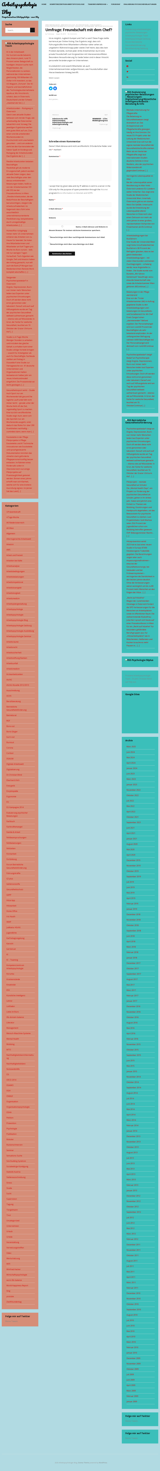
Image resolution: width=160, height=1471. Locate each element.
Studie (9, 1188)
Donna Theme (83, 1463)
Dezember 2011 (133, 1244)
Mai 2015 (130, 1066)
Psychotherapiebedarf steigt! (139, 354)
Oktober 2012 (133, 1206)
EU (7, 802)
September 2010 (134, 1309)
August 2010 (132, 1315)
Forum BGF (115, 4)
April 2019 (131, 898)
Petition (9, 1117)
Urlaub (9, 1231)
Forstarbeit (11, 854)
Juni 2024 (131, 752)
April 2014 (131, 1114)
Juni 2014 (131, 1104)
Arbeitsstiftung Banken (16, 658)
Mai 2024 (130, 757)
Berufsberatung (13, 701)
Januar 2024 (132, 768)
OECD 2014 (11, 1080)
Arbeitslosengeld (13, 587)
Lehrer (9, 1001)
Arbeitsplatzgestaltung (16, 604)
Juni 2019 (131, 887)
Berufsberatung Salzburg (136, 48)
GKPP (8, 895)
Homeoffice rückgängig (16, 230)
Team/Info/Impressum (97, 4)
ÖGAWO (9, 1085)
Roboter (10, 1139)
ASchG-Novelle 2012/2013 (17, 685)
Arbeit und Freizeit (14, 555)
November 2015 (134, 1044)
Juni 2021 (131, 827)
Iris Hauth (10, 916)
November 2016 (134, 1012)
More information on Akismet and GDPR (74, 193)
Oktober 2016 (133, 1017)
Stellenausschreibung (16, 1177)
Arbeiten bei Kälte (14, 560)
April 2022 (131, 811)
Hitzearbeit (11, 905)
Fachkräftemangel (14, 826)
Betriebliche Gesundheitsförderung (138, 421)
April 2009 (131, 1385)
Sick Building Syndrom (16, 1161)
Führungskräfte (13, 873)
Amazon (10, 544)
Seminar (10, 1150)
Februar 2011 (132, 1288)
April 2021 (131, 833)
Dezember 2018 (133, 914)
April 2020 (131, 855)
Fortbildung (11, 859)
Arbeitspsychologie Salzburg (19, 625)
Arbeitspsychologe (14, 609)
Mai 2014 (130, 1109)
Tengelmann (12, 1210)
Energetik (10, 785)
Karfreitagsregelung (15, 938)
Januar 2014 (132, 1131)
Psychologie (11, 1128)
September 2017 (134, 974)
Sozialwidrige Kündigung (17, 1166)
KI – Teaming (12, 960)
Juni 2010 (131, 1325)
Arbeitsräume (12, 642)
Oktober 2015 (133, 1049)
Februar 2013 (132, 1185)
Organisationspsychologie (18, 1107)
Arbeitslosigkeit (13, 593)
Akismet (104, 189)
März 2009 (131, 1390)
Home (44, 4)
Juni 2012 (131, 1223)
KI (7, 954)
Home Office (11, 911)
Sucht (8, 1193)
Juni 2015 (131, 1060)
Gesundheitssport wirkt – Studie (20, 390)
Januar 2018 (132, 957)
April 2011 (131, 1277)
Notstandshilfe (13, 1069)
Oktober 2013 (133, 1147)
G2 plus (9, 878)
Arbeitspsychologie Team (19, 44)
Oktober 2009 (133, 1369)
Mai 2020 (130, 849)
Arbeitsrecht (11, 647)
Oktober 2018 (133, 925)
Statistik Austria (13, 1172)
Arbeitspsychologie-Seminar (18, 636)
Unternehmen (12, 1226)
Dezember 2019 (133, 860)
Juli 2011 (130, 1266)
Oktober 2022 (133, 795)
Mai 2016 (130, 1028)
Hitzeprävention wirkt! (136, 541)
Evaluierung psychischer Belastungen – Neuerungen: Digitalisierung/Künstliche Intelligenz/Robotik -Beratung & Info (140, 97)
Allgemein (10, 533)
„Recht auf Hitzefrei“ (135, 597)
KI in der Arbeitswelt (15, 52)
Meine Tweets (11, 1321)
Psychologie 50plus (142, 660)
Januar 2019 (132, 909)
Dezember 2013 (133, 1136)
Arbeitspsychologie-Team (136, 35)
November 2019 (134, 865)
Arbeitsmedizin (13, 598)
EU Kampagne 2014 (15, 807)
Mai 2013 (130, 1168)
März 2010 (131, 1342)
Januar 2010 (132, 1352)
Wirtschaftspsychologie (16, 1274)
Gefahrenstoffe (13, 884)
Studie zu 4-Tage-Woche (17, 337)
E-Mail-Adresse (56, 209)
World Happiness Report (17, 1285)
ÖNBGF (9, 1096)
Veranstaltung (12, 1242)
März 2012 (131, 1233)
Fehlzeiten (10, 848)
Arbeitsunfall (12, 663)
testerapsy (50, 34)
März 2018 (131, 947)
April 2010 (131, 1336)
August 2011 (132, 1260)
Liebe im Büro (12, 1011)
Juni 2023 (131, 773)
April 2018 (131, 941)
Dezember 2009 (133, 1358)
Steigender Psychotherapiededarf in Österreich (17, 280)
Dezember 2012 (133, 1196)
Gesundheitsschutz (14, 889)
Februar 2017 (132, 995)
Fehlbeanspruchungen (16, 837)
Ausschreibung (13, 690)
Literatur (10, 1022)
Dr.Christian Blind (14, 775)
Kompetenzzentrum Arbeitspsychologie (67, 4)
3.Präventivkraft (13, 512)
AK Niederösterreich (15, 522)
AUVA (8, 696)
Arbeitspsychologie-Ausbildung (20, 631)
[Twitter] (127, 72)
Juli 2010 (130, 1320)
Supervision (11, 1199)
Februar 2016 (132, 1039)
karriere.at (11, 949)
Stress (9, 1182)
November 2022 (134, 790)
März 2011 (131, 1282)
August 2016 (132, 1022)
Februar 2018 (132, 952)
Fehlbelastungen (13, 843)
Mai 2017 (130, 985)
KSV (8, 990)
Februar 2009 (132, 1396)
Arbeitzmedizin (13, 668)
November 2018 (134, 919)
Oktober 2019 (133, 871)
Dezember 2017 (133, 963)
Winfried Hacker (13, 1269)
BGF (8, 720)
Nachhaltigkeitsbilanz (16, 1063)
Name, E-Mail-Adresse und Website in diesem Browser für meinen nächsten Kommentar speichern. (78, 228)
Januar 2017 (132, 1001)
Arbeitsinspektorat (14, 582)
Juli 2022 (130, 800)
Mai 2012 (130, 1228)
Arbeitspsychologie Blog (19, 8)
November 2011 (134, 1250)
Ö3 (7, 1074)
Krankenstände (13, 979)
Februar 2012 (132, 1239)
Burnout (10, 742)
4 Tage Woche (12, 517)
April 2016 (131, 1033)
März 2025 (131, 746)
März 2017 (131, 990)
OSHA (8, 1112)
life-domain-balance (15, 1017)
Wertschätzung (13, 1258)
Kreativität (11, 984)
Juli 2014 (130, 1098)
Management (12, 1028)
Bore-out (10, 726)
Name (52, 200)
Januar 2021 (132, 838)
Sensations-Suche (14, 1155)
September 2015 (134, 1055)
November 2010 (134, 1298)
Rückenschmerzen (14, 1144)
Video (8, 1253)
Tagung (9, 1204)
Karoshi (9, 943)
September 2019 (134, 876)
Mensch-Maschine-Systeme (18, 1033)
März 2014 (131, 1120)
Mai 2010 (130, 1331)
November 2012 (134, 1201)
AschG (9, 679)
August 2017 (132, 979)
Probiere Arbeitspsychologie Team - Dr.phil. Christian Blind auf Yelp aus (138, 678)
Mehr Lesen (54, 78)
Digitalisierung (12, 769)
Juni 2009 (131, 1380)
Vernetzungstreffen (15, 1247)
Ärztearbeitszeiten (14, 674)
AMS (8, 549)
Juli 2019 (130, 882)
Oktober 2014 (133, 1082)
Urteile (9, 1237)
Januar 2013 (132, 1190)
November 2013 (134, 1141)
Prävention (11, 1123)
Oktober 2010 (133, 1304)
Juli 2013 (130, 1158)
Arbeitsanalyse (12, 566)
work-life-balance (14, 1280)
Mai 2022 (130, 806)
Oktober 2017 (133, 968)
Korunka (10, 974)
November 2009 (134, 1363)
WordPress (103, 1463)
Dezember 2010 (133, 1293)
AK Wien (10, 528)
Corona (9, 747)
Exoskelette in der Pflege (17, 437)
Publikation (11, 1134)
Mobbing (10, 1044)
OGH (8, 1090)
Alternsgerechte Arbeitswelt (18, 539)
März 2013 (131, 1179)
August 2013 (132, 1152)
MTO (8, 1049)
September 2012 (134, 1212)
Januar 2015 (132, 1071)
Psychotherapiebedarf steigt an (140, 428)
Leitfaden (10, 1006)
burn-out (10, 737)
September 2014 (134, 1087)
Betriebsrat (11, 715)
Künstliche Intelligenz (15, 995)
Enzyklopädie (12, 791)
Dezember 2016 (133, 1006)
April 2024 (131, 763)
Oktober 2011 (133, 1255)
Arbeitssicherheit (13, 652)
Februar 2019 (132, 903)
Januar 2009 (132, 1401)
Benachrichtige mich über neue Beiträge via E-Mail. (72, 244)
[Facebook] (127, 66)
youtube (10, 1296)
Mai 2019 (130, 892)
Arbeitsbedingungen (15, 571)
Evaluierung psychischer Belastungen (140, 4)
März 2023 (131, 779)
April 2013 (131, 1174)
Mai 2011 (130, 1271)
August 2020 (132, 844)
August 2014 (132, 1093)
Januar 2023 (132, 784)
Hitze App (10, 900)
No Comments (72, 34)
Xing (8, 1291)
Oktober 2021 (133, 817)
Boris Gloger (12, 731)
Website (52, 218)
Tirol (8, 1215)
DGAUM (9, 758)
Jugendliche (11, 932)
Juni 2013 (131, 1163)
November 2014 (134, 1077)
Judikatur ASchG (13, 927)
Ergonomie (11, 796)
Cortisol (9, 753)
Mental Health (12, 1039)
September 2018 (134, 930)
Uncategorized (12, 1220)
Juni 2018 (131, 936)
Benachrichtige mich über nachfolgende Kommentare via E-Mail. (77, 237)
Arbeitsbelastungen (15, 576)
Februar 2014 (132, 1125)
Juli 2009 (130, 1374)
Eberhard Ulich (12, 780)
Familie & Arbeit (13, 832)
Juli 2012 (130, 1217)
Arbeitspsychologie (14, 614)
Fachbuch (10, 821)
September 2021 (134, 822)
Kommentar (54, 156)
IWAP (8, 922)
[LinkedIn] (127, 77)
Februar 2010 (132, 1347)
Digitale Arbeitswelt (15, 764)
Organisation (12, 1101)
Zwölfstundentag (14, 1301)
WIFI (8, 1264)
